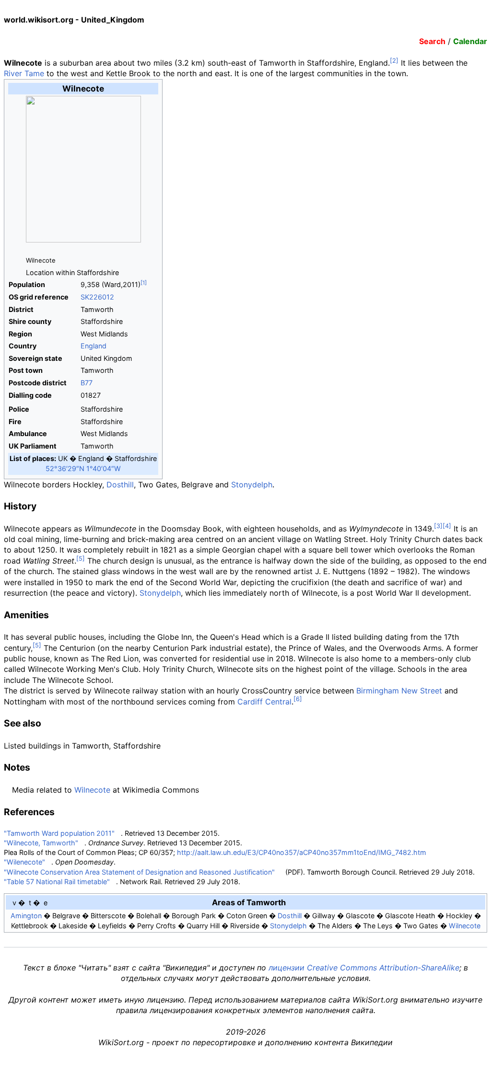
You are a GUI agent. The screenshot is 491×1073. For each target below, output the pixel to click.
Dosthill (120, 484)
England (93, 346)
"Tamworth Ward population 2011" (59, 833)
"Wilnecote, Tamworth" (41, 843)
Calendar (470, 41)
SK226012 (97, 297)
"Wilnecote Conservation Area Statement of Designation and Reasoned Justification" (139, 872)
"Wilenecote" (24, 862)
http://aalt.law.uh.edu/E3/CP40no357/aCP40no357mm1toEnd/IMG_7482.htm (301, 852)
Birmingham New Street (399, 690)
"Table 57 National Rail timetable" (57, 881)
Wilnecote (92, 790)
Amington (26, 915)
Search (432, 41)
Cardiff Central (264, 701)
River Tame (24, 73)
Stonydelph (251, 484)
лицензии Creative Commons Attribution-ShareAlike (364, 967)
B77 (87, 383)
